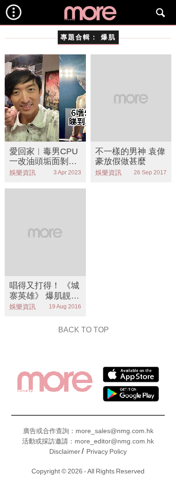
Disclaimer (64, 451)
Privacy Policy (106, 451)
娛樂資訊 (22, 172)
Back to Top (83, 330)
